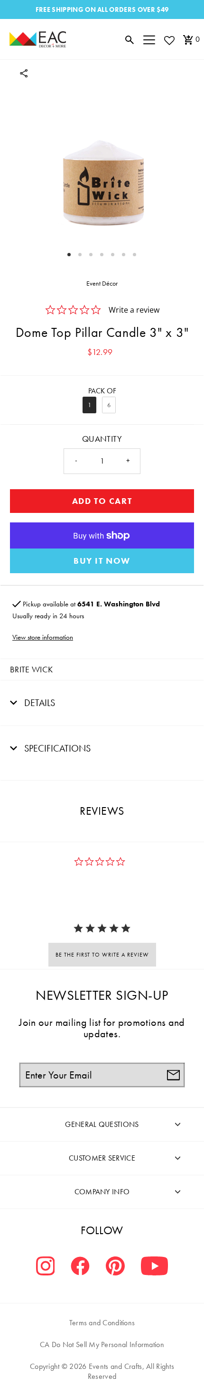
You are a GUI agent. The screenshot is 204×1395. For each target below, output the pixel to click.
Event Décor (102, 283)
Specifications (56, 748)
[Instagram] (45, 1267)
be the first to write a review (102, 954)
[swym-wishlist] (169, 40)
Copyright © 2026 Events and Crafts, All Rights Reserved (102, 1371)
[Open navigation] (149, 39)
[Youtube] (154, 1267)
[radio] (89, 405)
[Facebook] (80, 1267)
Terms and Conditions (102, 1323)
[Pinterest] (115, 1267)
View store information (42, 637)
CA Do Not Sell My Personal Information (102, 1344)
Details (38, 702)
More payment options (102, 561)
